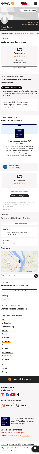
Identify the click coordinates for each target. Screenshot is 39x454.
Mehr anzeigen (7, 209)
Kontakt (32, 33)
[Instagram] (2, 394)
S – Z (19, 372)
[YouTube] (12, 394)
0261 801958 (11, 243)
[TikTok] (18, 394)
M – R (19, 368)
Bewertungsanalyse (7, 33)
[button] (35, 449)
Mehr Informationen (26, 155)
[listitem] (12, 316)
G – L (19, 364)
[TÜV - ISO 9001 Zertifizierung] (5, 421)
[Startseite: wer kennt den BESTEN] (8, 3)
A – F (18, 312)
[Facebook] (7, 394)
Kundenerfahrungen (21, 33)
